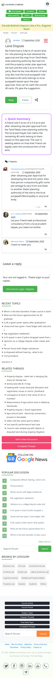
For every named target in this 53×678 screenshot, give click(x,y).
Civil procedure (11, 356)
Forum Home (27, 603)
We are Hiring (16, 644)
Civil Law (21, 566)
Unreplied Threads (26, 446)
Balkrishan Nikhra (17, 241)
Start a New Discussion (26, 439)
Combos (30, 11)
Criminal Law (8, 572)
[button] (46, 41)
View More (6, 362)
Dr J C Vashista (16, 214)
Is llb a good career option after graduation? (25, 322)
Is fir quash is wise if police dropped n (26, 511)
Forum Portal (27, 607)
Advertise (28, 644)
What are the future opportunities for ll (27, 529)
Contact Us (37, 647)
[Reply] (45, 206)
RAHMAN (16, 40)
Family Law (22, 572)
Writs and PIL (13, 15)
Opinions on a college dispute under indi (27, 504)
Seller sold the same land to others (23, 420)
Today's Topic (27, 613)
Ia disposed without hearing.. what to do (23, 352)
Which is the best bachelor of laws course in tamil (27, 311)
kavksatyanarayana (18, 169)
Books (41, 11)
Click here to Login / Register (20, 289)
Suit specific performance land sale (23, 424)
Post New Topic (27, 622)
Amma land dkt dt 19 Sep (19, 383)
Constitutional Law (37, 566)
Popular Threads (27, 617)
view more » (44, 541)
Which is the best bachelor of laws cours (28, 535)
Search (45, 548)
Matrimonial (40, 15)
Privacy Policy (25, 647)
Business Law (8, 566)
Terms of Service (40, 644)
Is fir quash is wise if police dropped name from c (27, 337)
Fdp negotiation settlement (17, 333)
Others (43, 584)
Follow (25, 100)
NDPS (27, 15)
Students (33, 584)
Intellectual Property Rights (33, 578)
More (25, 19)
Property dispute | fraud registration (24, 409)
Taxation (21, 584)
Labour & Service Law (40, 572)
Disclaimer (14, 647)
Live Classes (16, 11)
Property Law (9, 584)
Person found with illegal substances (21, 348)
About (7, 644)
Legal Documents (10, 578)
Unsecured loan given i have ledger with (27, 517)
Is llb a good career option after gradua (27, 523)
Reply (11, 100)
